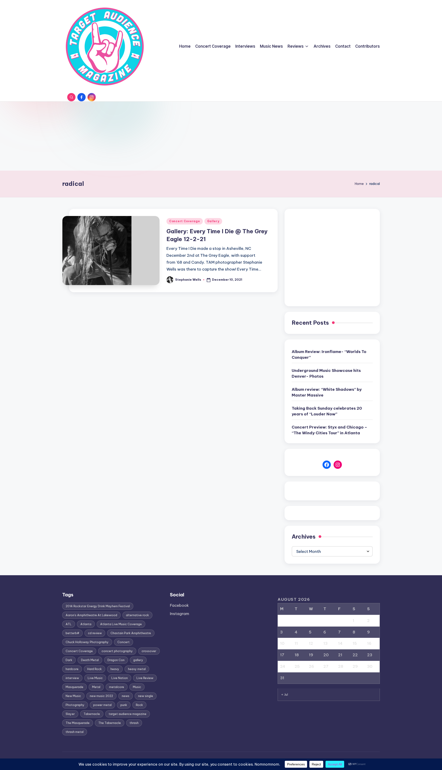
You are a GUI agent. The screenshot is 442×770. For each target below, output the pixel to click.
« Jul (284, 694)
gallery (138, 660)
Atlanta (85, 624)
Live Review (145, 678)
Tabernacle (92, 714)
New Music (73, 696)
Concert (123, 642)
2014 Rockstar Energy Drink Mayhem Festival (98, 606)
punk (123, 705)
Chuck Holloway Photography (87, 642)
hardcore (72, 669)
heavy (114, 669)
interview (72, 678)
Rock (139, 705)
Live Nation (119, 678)
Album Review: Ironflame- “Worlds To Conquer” (329, 354)
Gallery (213, 221)
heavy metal (137, 669)
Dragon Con (116, 660)
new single (145, 696)
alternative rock (137, 615)
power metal (102, 705)
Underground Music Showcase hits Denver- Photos (326, 373)
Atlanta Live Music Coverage (121, 624)
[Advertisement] (221, 136)
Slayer (70, 714)
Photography (75, 705)
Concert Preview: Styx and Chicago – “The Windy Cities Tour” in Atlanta (329, 430)
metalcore (116, 687)
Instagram (179, 613)
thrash (134, 723)
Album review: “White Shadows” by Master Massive (327, 392)
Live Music (95, 678)
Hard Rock (94, 669)
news (125, 696)
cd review (95, 633)
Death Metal (90, 660)
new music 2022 (101, 696)
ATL (69, 624)
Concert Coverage (184, 221)
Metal (96, 687)
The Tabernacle (109, 723)
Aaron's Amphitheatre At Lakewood (91, 615)
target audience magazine (127, 714)
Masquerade (74, 687)
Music (137, 687)
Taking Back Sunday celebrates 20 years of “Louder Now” (327, 411)
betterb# (72, 633)
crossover (149, 651)
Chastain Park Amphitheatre (130, 633)
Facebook (179, 605)
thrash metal (75, 732)
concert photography (117, 651)
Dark (69, 660)
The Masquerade (78, 723)
